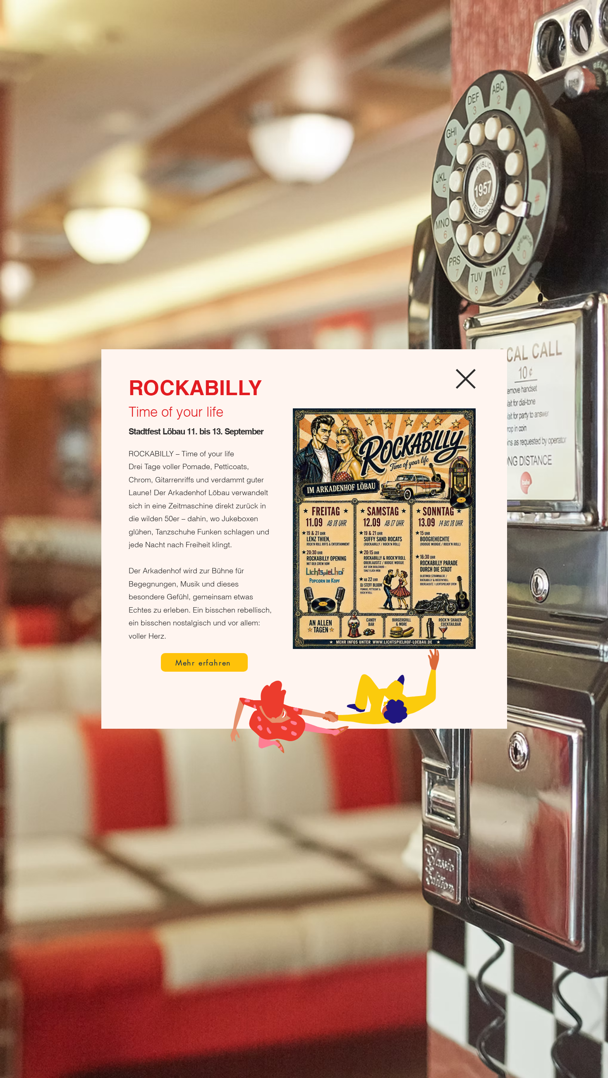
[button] (466, 379)
